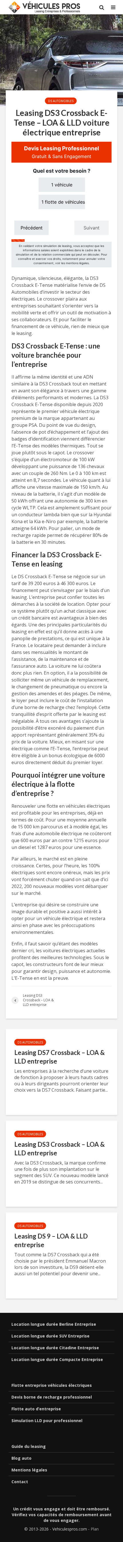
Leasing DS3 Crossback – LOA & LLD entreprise (59, 1148)
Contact (19, 1481)
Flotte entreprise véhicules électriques (51, 1385)
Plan (95, 1529)
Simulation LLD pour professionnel (46, 1420)
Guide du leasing (28, 1446)
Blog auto (21, 1458)
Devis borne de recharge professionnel (51, 1397)
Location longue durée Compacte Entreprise (57, 1359)
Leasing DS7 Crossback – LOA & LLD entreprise (59, 1057)
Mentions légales (29, 1470)
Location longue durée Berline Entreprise (53, 1324)
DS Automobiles (61, 101)
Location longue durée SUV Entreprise (50, 1336)
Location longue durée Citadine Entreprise (55, 1347)
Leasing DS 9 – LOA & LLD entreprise (51, 1240)
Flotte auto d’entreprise (36, 1408)
